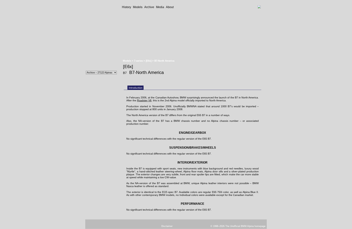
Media (160, 7)
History (126, 7)
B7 (125, 72)
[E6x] (149, 60)
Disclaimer (167, 226)
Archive (149, 7)
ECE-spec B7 (170, 192)
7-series (139, 60)
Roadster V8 (144, 100)
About (170, 7)
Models (137, 7)
